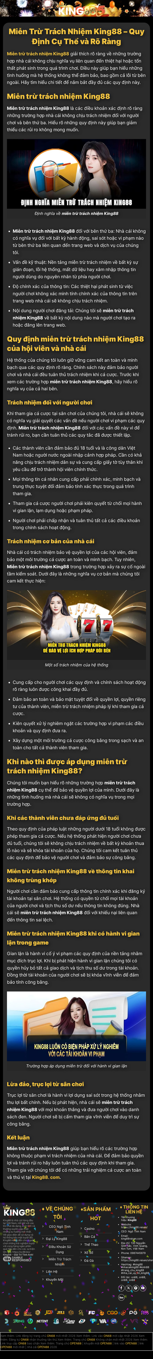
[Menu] (5, 8)
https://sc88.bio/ (21, 1251)
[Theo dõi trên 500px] (121, 1297)
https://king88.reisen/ (134, 1227)
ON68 (51, 1335)
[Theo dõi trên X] (128, 1288)
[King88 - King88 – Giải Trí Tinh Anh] (76, 8)
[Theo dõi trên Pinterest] (135, 1288)
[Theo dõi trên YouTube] (143, 1288)
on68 (134, 1277)
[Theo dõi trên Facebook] (121, 1288)
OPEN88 (75, 1343)
